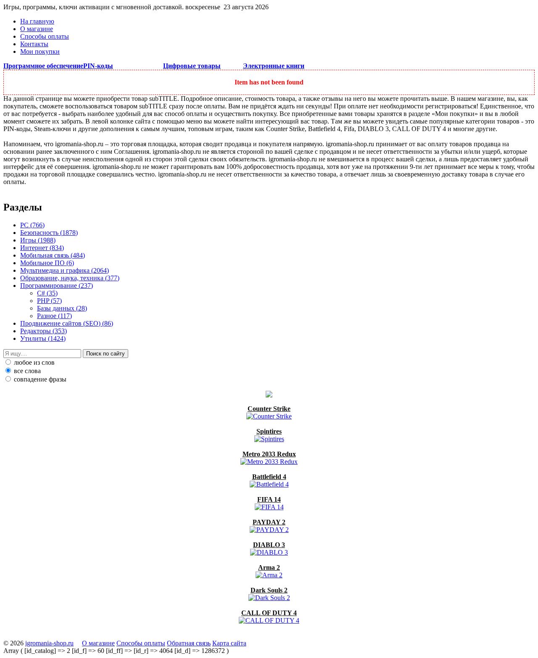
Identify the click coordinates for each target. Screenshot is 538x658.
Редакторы (43, 330)
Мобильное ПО (47, 262)
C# (47, 293)
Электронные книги (273, 65)
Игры (37, 240)
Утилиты (43, 338)
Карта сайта (229, 643)
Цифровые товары (192, 65)
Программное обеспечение (43, 65)
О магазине (36, 28)
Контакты (34, 43)
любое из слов (33, 362)
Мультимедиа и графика (64, 270)
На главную (37, 21)
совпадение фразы (39, 379)
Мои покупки (40, 51)
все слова (26, 370)
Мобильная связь (52, 255)
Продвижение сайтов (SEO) (66, 323)
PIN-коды (98, 65)
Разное (54, 315)
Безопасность (49, 232)
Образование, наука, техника (69, 278)
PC (32, 225)
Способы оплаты (44, 36)
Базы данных (62, 308)
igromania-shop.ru (49, 643)
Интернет (42, 247)
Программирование (56, 285)
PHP (49, 300)
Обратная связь (189, 643)
